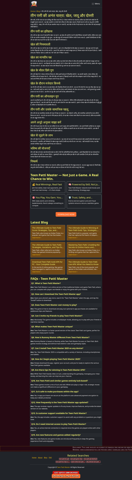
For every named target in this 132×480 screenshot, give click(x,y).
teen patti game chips (76, 459)
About (40, 457)
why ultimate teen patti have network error (94, 462)
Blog (38, 11)
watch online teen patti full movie (78, 462)
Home (33, 11)
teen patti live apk (64, 459)
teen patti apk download (90, 459)
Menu (97, 3)
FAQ (50, 457)
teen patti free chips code (63, 462)
